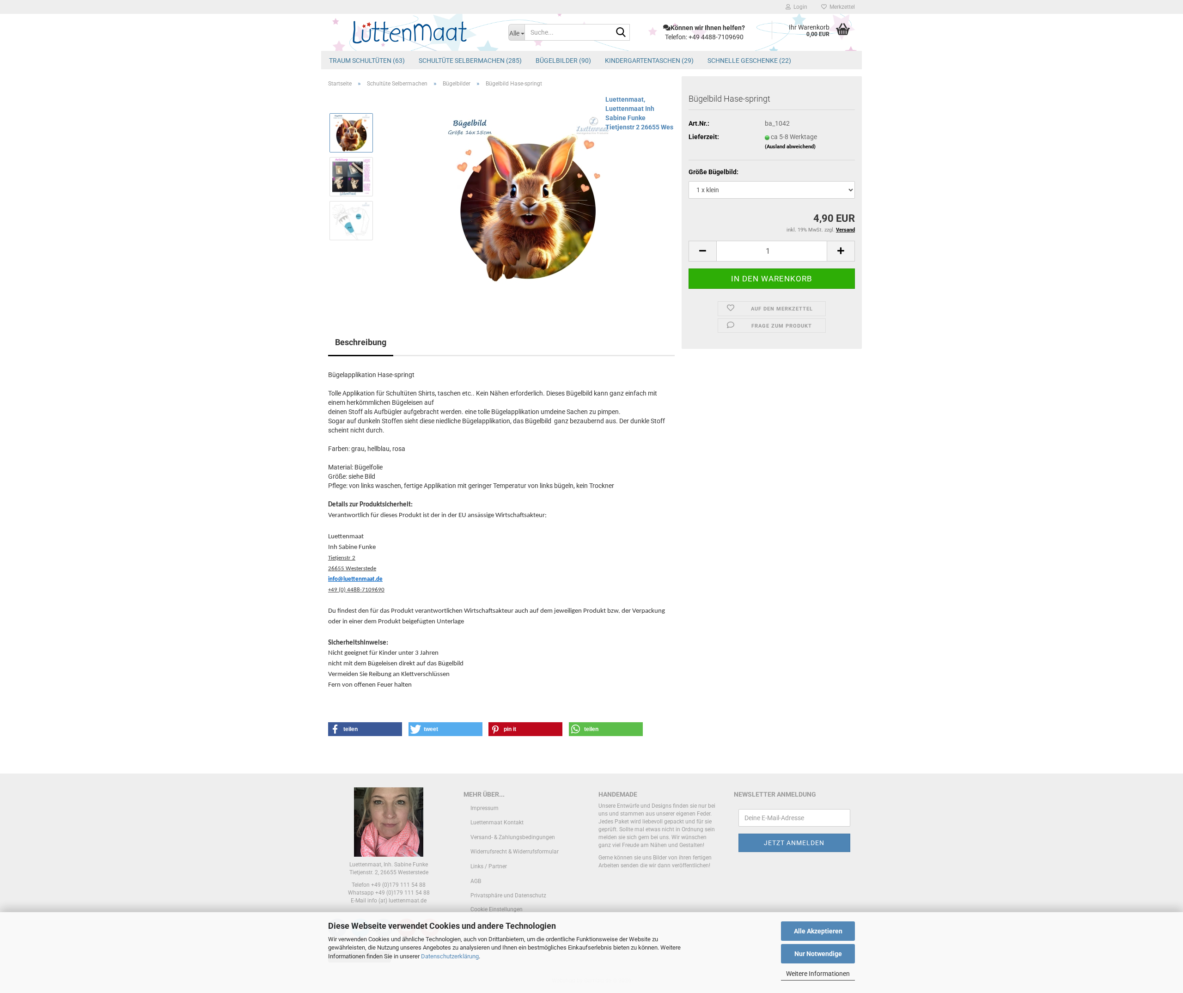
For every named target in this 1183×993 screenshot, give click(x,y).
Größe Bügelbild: (713, 172)
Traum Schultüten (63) (367, 60)
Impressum (484, 808)
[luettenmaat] (411, 32)
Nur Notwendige (818, 953)
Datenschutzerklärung (450, 956)
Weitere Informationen (818, 973)
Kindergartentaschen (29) (649, 60)
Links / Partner (488, 866)
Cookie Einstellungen (496, 909)
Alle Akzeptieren (818, 931)
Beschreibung (360, 342)
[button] (702, 251)
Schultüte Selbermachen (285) (470, 60)
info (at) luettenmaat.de (397, 900)
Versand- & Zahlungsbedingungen (512, 837)
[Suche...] (621, 32)
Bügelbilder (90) (563, 60)
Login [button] (799, 7)
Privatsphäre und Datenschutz (508, 895)
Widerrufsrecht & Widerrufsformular (514, 851)
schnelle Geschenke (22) (749, 60)
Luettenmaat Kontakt (497, 822)
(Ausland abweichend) (790, 147)
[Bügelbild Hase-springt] (528, 198)
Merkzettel (841, 7)
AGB (475, 881)
